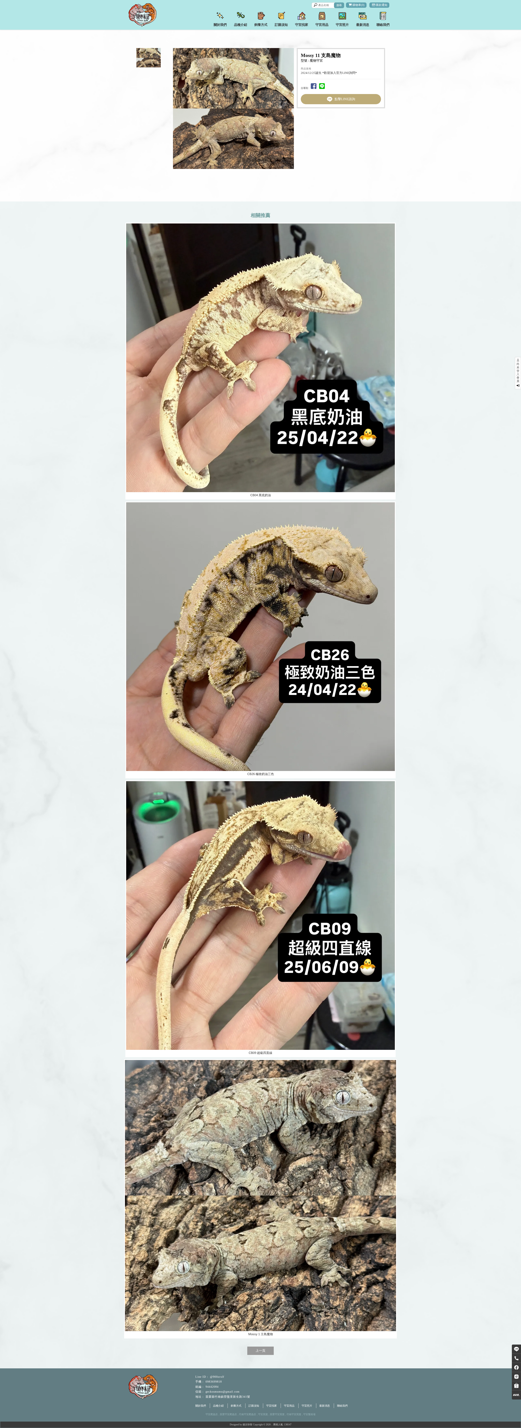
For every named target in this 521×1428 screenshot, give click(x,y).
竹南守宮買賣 (294, 1414)
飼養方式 (236, 1405)
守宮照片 (307, 1405)
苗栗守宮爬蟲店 (228, 1414)
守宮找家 (271, 1405)
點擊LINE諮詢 (345, 99)
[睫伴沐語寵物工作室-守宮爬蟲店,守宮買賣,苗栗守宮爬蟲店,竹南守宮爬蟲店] (148, 15)
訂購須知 (253, 1405)
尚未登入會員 (518, 372)
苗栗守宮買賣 (277, 1414)
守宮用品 (289, 1405)
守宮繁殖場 (309, 1414)
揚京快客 (247, 1424)
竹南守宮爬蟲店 (247, 1414)
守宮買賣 (263, 1414)
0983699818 (214, 1381)
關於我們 (200, 1405)
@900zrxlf (217, 1376)
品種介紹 (218, 1405)
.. (272, 1424)
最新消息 (324, 1405)
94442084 (212, 1386)
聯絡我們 (342, 1405)
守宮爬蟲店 (212, 1414)
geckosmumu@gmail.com (223, 1391)
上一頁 (260, 1350)
